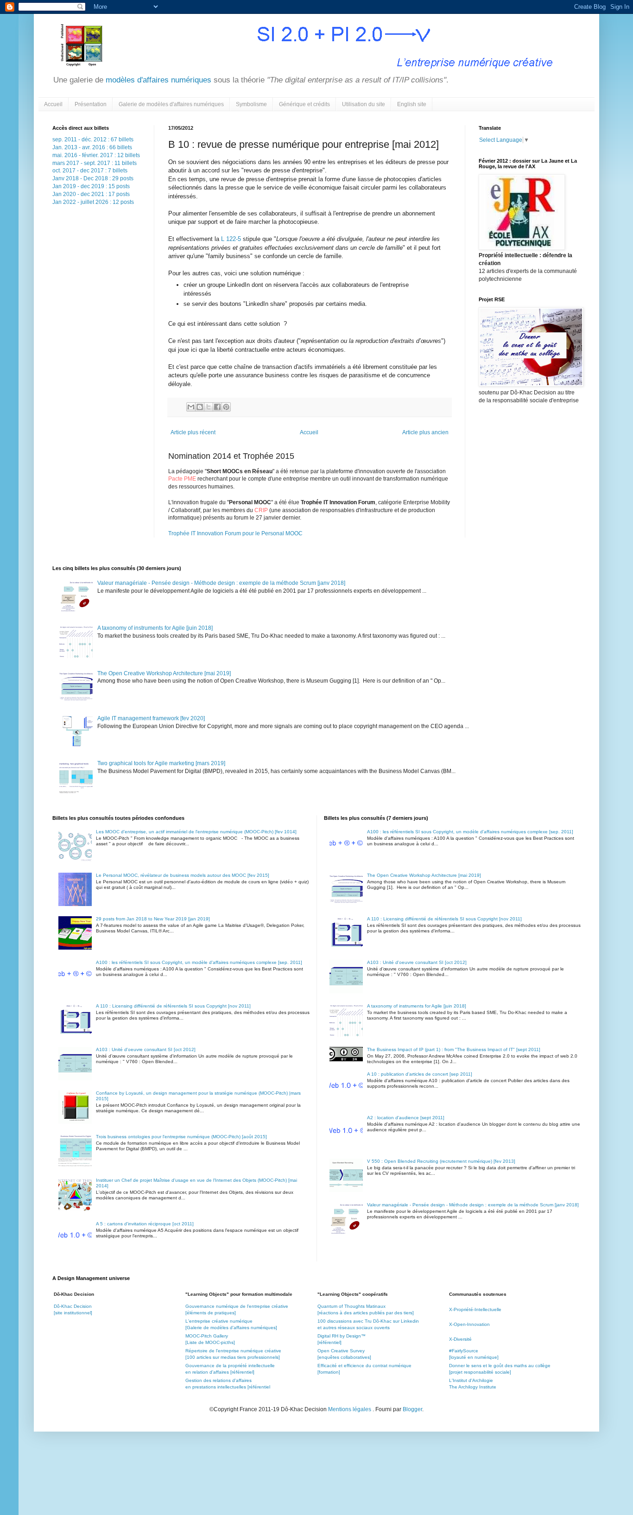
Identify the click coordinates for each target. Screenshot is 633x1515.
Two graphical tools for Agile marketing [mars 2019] (161, 763)
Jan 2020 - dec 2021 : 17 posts (91, 194)
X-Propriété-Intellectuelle (475, 1309)
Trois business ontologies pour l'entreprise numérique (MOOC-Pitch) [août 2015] (181, 1136)
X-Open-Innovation (469, 1324)
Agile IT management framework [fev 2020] (151, 718)
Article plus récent (193, 432)
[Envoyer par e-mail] (191, 407)
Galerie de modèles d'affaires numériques (171, 104)
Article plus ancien (425, 432)
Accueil (53, 104)
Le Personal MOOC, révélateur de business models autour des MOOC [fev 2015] (182, 875)
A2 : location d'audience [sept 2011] (405, 1117)
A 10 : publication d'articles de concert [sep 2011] (419, 1074)
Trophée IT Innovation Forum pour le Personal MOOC (235, 533)
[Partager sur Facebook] (217, 407)
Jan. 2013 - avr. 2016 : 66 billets (92, 147)
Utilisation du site (363, 104)
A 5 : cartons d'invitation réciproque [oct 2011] (145, 1223)
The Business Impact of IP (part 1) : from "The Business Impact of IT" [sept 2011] (453, 1049)
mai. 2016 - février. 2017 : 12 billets (96, 155)
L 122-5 (231, 238)
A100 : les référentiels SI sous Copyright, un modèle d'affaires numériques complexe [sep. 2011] (199, 962)
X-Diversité (460, 1339)
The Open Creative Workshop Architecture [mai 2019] (164, 673)
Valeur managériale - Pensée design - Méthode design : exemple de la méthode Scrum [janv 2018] (221, 583)
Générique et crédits (304, 104)
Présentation (91, 104)
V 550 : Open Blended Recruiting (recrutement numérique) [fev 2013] (441, 1161)
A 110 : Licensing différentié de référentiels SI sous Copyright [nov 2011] (173, 1005)
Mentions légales (350, 1409)
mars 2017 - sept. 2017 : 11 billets (94, 163)
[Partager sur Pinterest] (226, 407)
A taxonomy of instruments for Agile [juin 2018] (155, 628)
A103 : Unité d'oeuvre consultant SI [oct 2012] (146, 1049)
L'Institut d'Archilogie (471, 1380)
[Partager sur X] (208, 407)
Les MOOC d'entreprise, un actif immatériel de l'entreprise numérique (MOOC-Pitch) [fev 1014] (196, 831)
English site (411, 104)
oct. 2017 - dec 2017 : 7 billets (89, 170)
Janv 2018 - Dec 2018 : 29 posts (92, 178)
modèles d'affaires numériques (157, 80)
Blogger (412, 1409)
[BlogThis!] (199, 407)
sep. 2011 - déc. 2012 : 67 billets (92, 139)
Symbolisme (251, 104)
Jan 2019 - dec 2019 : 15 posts (91, 186)
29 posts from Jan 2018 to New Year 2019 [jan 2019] (153, 918)
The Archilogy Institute (472, 1386)
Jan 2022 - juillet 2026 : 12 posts (93, 202)
